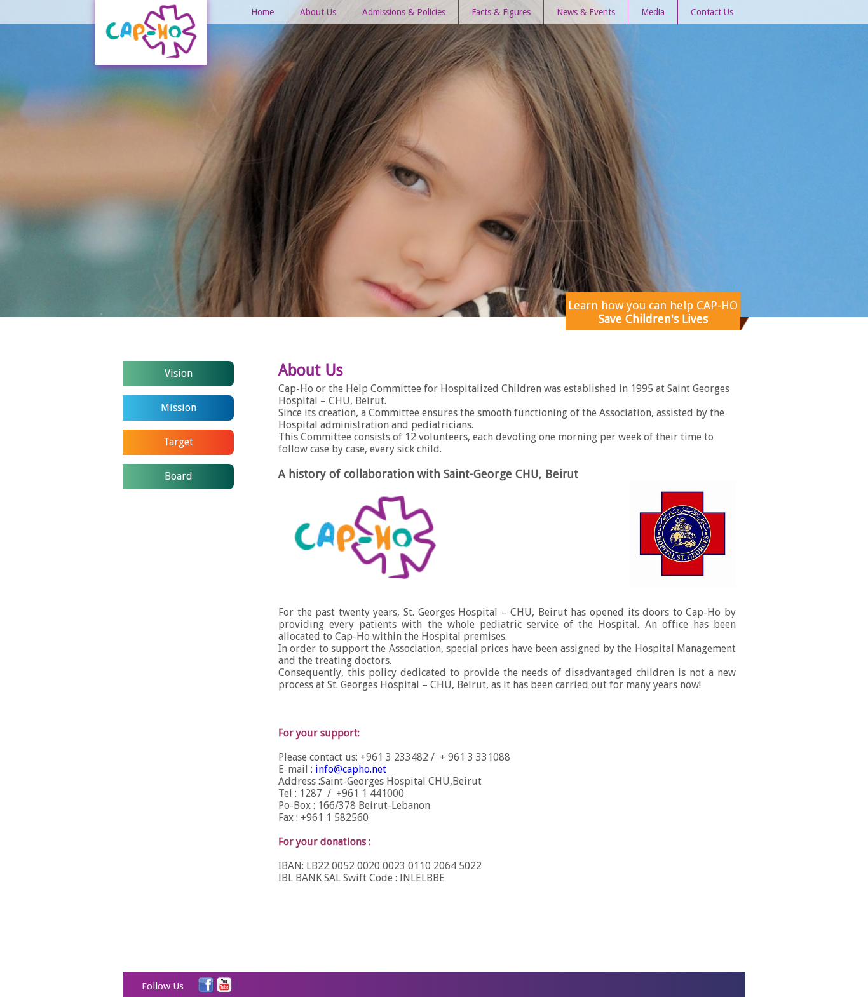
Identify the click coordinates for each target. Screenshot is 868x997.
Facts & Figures (501, 12)
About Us (318, 12)
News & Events (586, 12)
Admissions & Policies (403, 12)
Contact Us (712, 12)
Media (653, 12)
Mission (178, 408)
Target (178, 442)
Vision (179, 373)
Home (262, 12)
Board (179, 476)
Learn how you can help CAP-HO (653, 312)
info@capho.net (350, 769)
